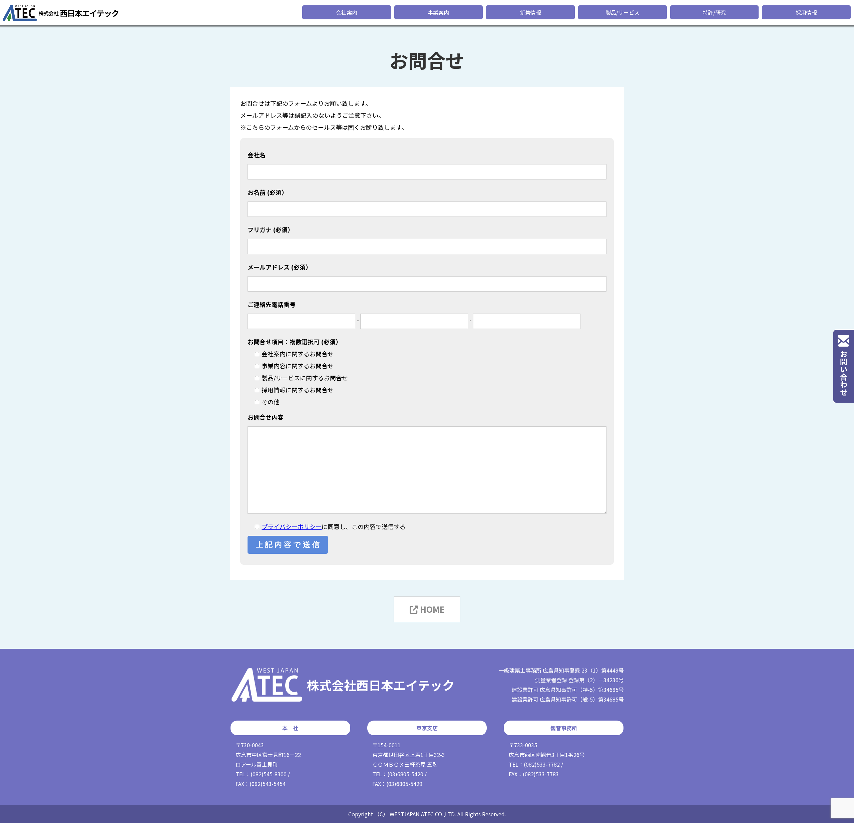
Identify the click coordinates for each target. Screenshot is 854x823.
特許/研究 (714, 12)
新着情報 (530, 12)
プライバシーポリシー (292, 526)
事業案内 (438, 12)
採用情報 (806, 12)
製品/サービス (622, 12)
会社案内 (346, 12)
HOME (431, 609)
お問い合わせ (843, 373)
